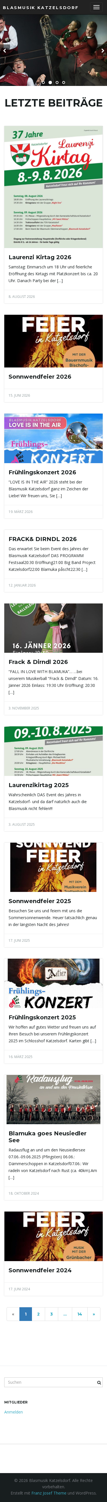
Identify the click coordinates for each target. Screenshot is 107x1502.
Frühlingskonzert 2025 (42, 1017)
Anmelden (13, 1412)
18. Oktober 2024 (24, 1193)
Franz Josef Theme (48, 1493)
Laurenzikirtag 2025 (39, 785)
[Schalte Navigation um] (96, 7)
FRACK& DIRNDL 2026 (43, 539)
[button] (5, 50)
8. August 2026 (22, 296)
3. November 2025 (24, 708)
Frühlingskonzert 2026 (42, 472)
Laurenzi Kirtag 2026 (40, 257)
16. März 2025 (21, 1056)
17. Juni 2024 (19, 1289)
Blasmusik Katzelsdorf (41, 7)
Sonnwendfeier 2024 (40, 1270)
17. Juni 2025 (19, 940)
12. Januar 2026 (22, 585)
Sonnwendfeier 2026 (40, 376)
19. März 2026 (21, 511)
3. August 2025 (22, 824)
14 (79, 1314)
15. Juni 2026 (19, 395)
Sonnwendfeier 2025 (40, 901)
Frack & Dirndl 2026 (38, 661)
